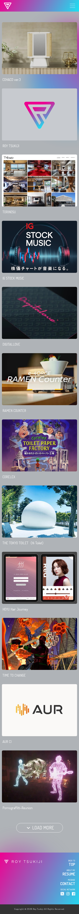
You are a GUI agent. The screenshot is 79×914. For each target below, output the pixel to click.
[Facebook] (73, 894)
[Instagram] (68, 894)
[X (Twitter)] (62, 894)
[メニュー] (72, 6)
